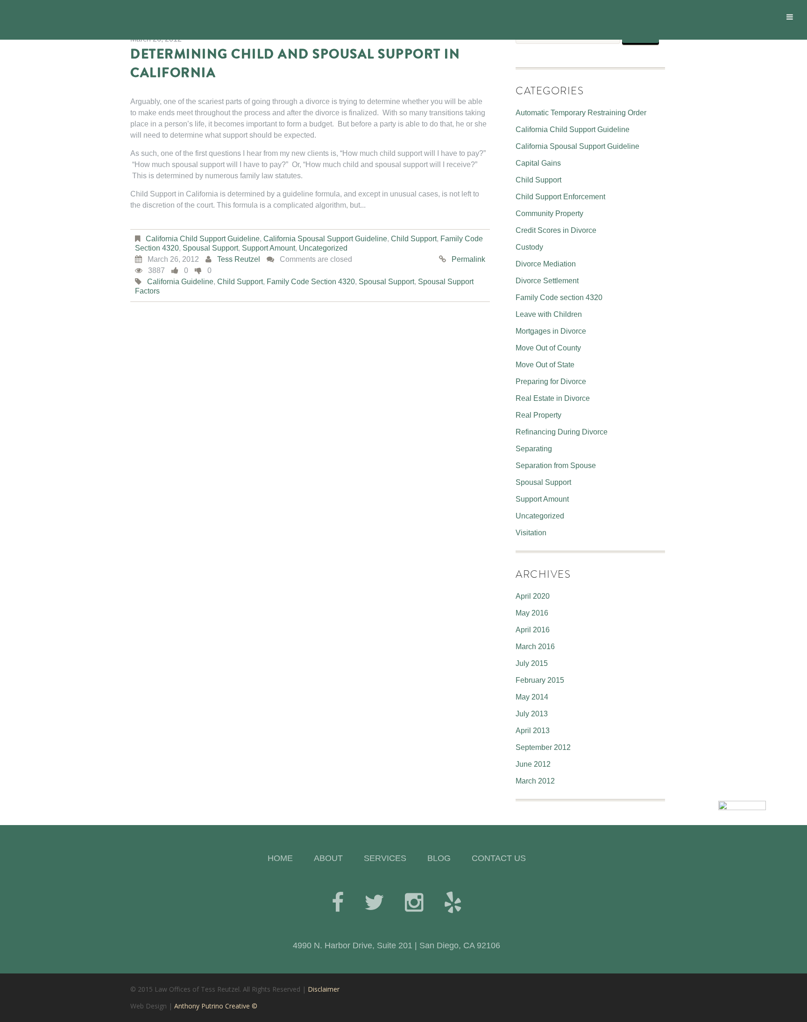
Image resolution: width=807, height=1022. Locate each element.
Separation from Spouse (556, 465)
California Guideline (180, 282)
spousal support (386, 282)
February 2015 (540, 680)
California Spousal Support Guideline (325, 239)
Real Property (538, 415)
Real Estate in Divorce (553, 398)
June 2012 (533, 764)
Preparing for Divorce (551, 381)
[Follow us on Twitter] (374, 902)
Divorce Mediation (546, 264)
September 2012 (543, 747)
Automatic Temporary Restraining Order (581, 113)
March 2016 (535, 647)
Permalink (468, 259)
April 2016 (533, 630)
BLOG (439, 858)
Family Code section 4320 (559, 297)
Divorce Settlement (547, 281)
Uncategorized (323, 248)
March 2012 (535, 781)
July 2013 (532, 714)
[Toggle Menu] (789, 17)
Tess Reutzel (238, 259)
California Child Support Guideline (203, 239)
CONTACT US (499, 858)
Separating (534, 449)
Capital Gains (538, 163)
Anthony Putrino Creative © (215, 1005)
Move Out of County (548, 348)
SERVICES (385, 858)
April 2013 (533, 731)
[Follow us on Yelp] (453, 902)
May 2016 (532, 613)
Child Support (414, 239)
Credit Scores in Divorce (556, 230)
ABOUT (328, 858)
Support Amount (268, 248)
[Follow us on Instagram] (414, 902)
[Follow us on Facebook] (338, 902)
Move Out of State (545, 365)
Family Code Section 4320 (311, 282)
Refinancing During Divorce (562, 432)
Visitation (531, 533)
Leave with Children (549, 314)
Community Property (549, 213)
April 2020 (533, 596)
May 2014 (532, 697)
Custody (529, 247)
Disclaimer (324, 989)
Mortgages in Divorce (551, 331)
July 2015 (532, 663)
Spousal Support (210, 248)
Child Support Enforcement (560, 197)
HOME (280, 858)
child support (240, 282)
